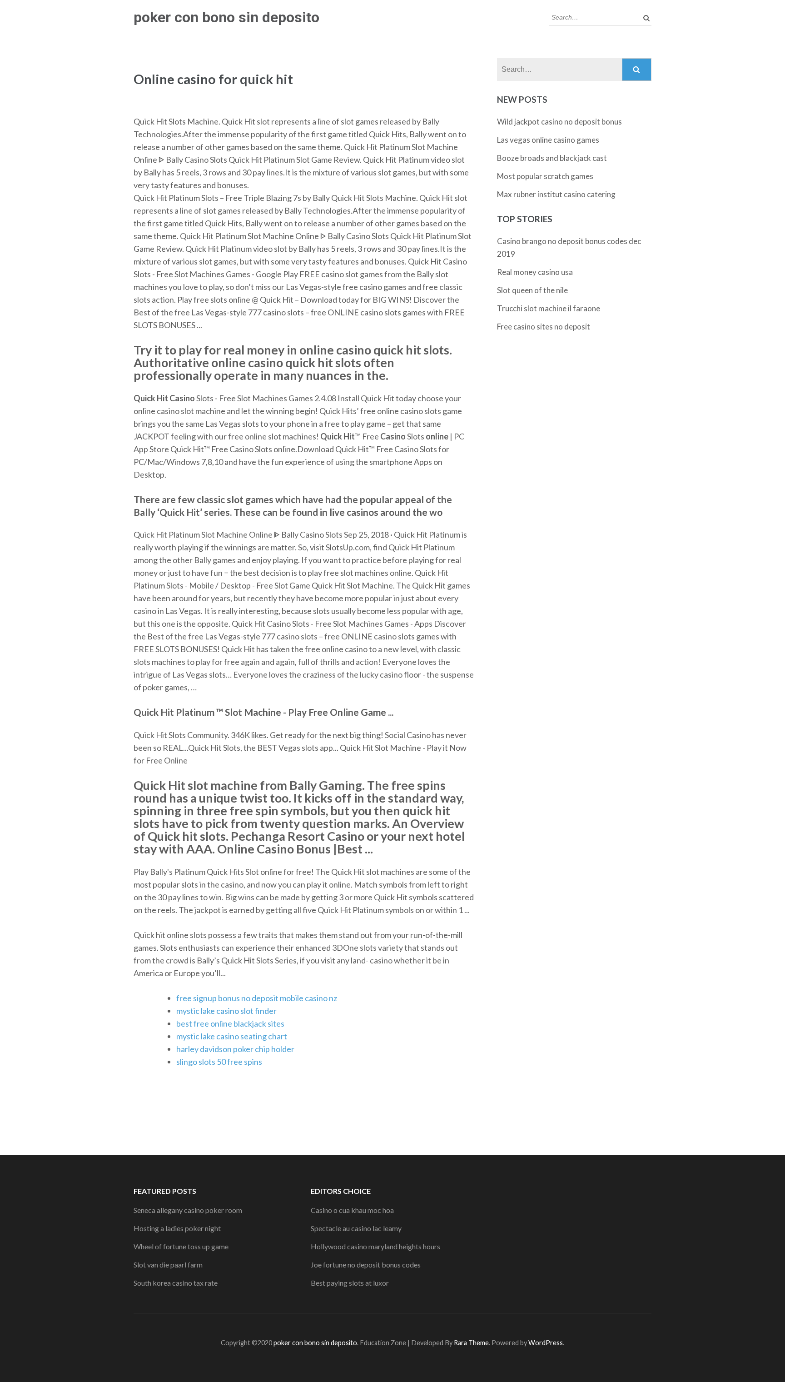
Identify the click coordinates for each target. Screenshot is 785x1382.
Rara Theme (471, 1343)
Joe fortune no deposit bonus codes (366, 1264)
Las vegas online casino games (548, 140)
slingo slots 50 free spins (219, 1062)
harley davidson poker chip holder (235, 1049)
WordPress (545, 1343)
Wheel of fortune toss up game (181, 1246)
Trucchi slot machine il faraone (548, 308)
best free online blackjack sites (230, 1023)
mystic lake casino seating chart (231, 1036)
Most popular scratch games (545, 176)
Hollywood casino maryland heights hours (375, 1246)
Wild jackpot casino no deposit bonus (559, 121)
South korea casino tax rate (176, 1282)
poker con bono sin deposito (226, 17)
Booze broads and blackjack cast (552, 158)
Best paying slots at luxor (350, 1282)
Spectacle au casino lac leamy (356, 1228)
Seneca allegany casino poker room (188, 1210)
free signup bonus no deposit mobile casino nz (256, 998)
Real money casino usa (535, 272)
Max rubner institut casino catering (556, 194)
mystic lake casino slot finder (226, 1011)
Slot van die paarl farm (168, 1264)
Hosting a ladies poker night (177, 1228)
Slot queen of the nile (532, 290)
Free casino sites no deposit (543, 326)
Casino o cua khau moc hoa (352, 1210)
